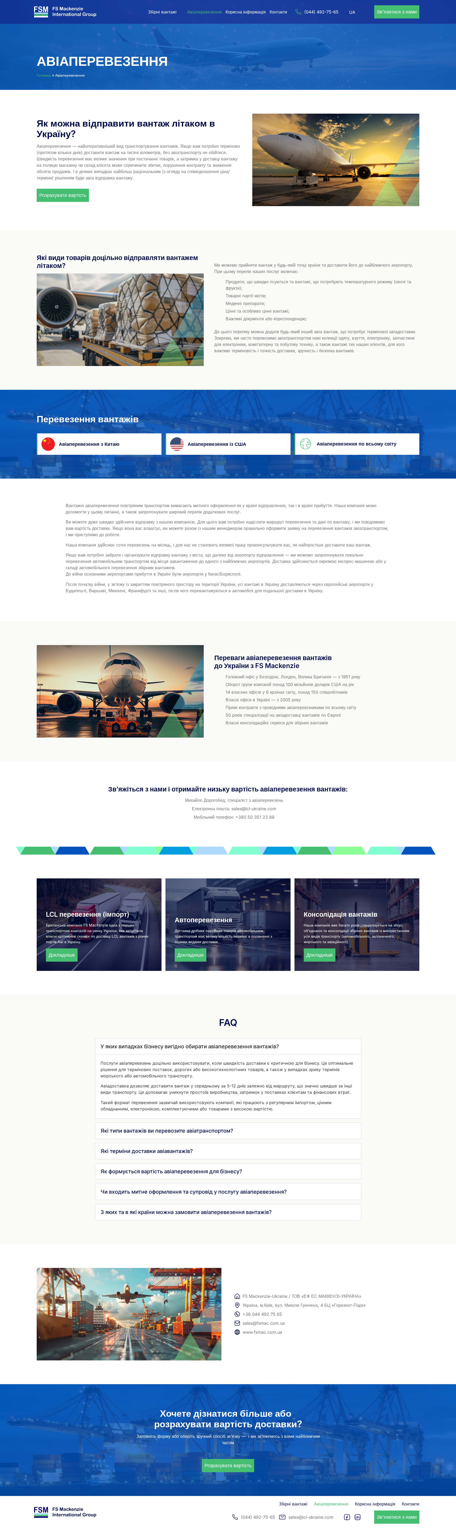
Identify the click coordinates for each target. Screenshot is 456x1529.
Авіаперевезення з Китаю (89, 444)
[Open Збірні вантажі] (180, 12)
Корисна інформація (246, 12)
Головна (44, 75)
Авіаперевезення (204, 12)
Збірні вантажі (293, 1504)
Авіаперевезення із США (217, 444)
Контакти (278, 12)
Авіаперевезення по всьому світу (356, 444)
